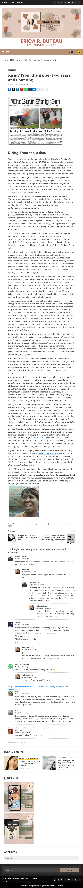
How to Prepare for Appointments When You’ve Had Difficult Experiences (66, 764)
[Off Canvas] (3, 52)
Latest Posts (24, 878)
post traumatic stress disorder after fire (60, 524)
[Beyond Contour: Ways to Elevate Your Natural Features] (11, 763)
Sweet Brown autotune (48, 453)
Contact (16, 878)
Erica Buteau (14, 84)
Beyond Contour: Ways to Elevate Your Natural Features (29, 763)
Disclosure (33, 878)
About (10, 878)
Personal (12, 70)
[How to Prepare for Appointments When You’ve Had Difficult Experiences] (49, 763)
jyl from (17, 623)
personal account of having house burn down (34, 524)
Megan (17, 692)
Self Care (34, 758)
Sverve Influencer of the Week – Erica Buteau (34, 728)
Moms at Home (37, 437)
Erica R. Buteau (42, 41)
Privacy (4, 881)
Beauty (21, 758)
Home (4, 878)
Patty (16, 711)
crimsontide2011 (20, 557)
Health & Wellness (64, 758)
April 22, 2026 (25, 768)
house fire (16, 524)
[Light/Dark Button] (71, 52)
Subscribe (79, 52)
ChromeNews (48, 885)
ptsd (10, 527)
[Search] (75, 52)
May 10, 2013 (25, 84)
